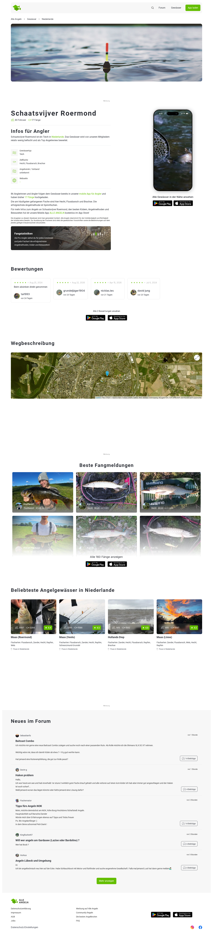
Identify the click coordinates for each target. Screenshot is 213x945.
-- (20, 182)
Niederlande (58, 136)
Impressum (16, 912)
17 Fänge (29, 197)
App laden (193, 7)
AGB (13, 917)
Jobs (13, 921)
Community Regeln (84, 912)
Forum (162, 7)
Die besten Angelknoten (86, 917)
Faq (78, 921)
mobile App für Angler (90, 193)
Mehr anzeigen (106, 881)
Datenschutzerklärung (21, 908)
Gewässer (176, 7)
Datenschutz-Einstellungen (24, 927)
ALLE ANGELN (57, 212)
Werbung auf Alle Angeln (87, 908)
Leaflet (98, 397)
